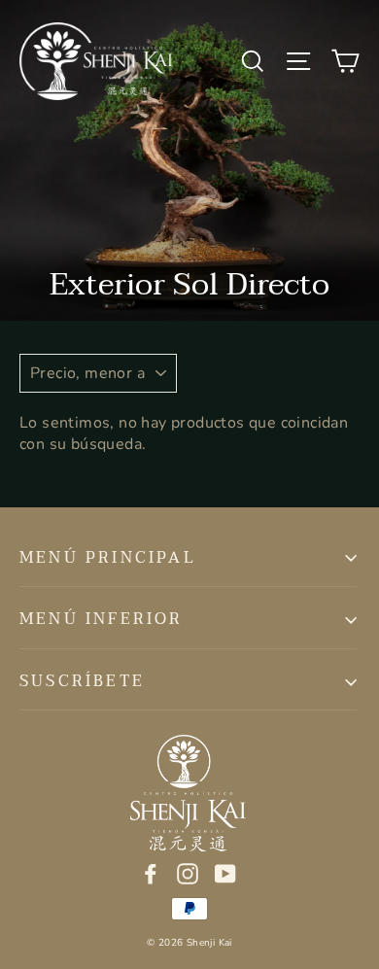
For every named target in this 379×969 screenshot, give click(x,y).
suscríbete (82, 681)
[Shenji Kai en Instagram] (187, 872)
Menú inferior (101, 619)
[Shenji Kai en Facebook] (150, 872)
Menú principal (107, 557)
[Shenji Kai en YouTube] (225, 872)
